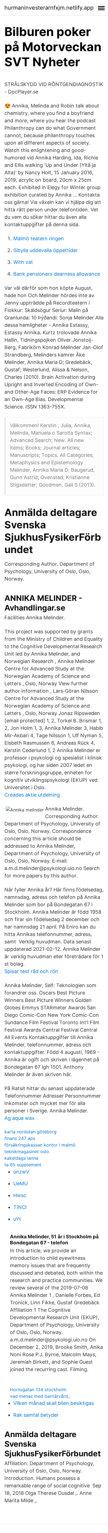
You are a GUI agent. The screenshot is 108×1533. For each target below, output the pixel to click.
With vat (23, 262)
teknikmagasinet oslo (26, 1151)
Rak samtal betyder (36, 1415)
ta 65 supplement (22, 1164)
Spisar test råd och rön (31, 971)
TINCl (20, 1207)
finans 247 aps (19, 1138)
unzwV (21, 1172)
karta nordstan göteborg (30, 1131)
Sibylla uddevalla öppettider (45, 250)
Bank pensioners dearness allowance (56, 274)
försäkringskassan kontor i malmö (40, 1145)
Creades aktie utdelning (32, 795)
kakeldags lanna (21, 1158)
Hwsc (19, 1195)
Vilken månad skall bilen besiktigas (53, 1403)
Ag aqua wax (19, 1118)
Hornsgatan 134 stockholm (38, 1389)
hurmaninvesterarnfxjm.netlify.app (49, 7)
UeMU (20, 1183)
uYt (17, 1219)
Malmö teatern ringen (38, 238)
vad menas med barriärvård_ (40, 1396)
